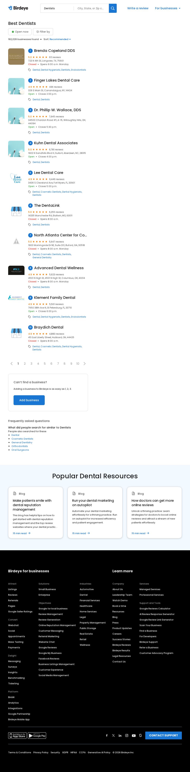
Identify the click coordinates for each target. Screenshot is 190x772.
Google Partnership (19, 713)
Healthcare (86, 606)
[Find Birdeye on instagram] (126, 735)
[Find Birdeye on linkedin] (120, 735)
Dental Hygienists (50, 69)
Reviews (12, 594)
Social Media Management (54, 675)
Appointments (16, 636)
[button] (84, 363)
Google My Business (50, 653)
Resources (118, 611)
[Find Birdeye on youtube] (134, 735)
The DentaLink (47, 205)
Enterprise (44, 594)
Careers (117, 633)
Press (115, 622)
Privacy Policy (40, 752)
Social (11, 630)
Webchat (13, 625)
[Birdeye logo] (19, 8)
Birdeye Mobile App (19, 719)
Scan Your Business (151, 625)
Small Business (47, 589)
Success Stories (121, 639)
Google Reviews (48, 647)
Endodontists (78, 69)
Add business (29, 400)
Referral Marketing (49, 636)
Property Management (93, 622)
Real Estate (86, 633)
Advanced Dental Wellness (59, 268)
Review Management (51, 614)
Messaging (14, 661)
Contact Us (119, 661)
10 (77, 364)
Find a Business (148, 630)
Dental (36, 69)
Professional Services (152, 594)
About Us (117, 589)
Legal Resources (121, 656)
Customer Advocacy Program (156, 653)
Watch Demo (120, 600)
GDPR (65, 752)
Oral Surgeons (20, 450)
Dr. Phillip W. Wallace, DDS (57, 110)
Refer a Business (149, 647)
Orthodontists (20, 446)
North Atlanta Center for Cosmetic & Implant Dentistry (61, 235)
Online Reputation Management (57, 625)
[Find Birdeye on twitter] (113, 735)
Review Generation (49, 619)
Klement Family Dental (54, 297)
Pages (11, 606)
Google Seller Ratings (20, 611)
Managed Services (150, 589)
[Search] (113, 8)
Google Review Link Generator (156, 619)
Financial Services (90, 600)
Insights (12, 672)
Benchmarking (16, 677)
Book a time (119, 606)
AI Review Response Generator (157, 614)
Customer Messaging (51, 630)
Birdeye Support (149, 642)
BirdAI (11, 697)
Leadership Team (122, 594)
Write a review (137, 8)
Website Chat (47, 642)
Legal (83, 617)
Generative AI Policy (99, 752)
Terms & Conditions (19, 752)
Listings (12, 589)
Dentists (65, 69)
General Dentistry (42, 257)
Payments (14, 647)
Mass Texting (15, 642)
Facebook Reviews (49, 658)
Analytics (13, 702)
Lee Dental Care (48, 172)
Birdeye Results (121, 650)
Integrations (15, 708)
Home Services (88, 611)
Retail (83, 639)
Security (55, 752)
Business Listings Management (57, 664)
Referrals (13, 600)
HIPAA (74, 752)
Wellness (85, 644)
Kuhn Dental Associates (56, 143)
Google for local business (53, 608)
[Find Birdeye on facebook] (106, 735)
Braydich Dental (48, 327)
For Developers (148, 636)
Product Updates (122, 628)
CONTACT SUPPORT (163, 735)
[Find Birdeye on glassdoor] (140, 735)
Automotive (87, 589)
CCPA (82, 752)
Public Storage (88, 628)
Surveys (12, 666)
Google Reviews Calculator (155, 608)
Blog (114, 617)
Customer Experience (51, 669)
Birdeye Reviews (121, 644)
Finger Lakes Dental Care (57, 80)
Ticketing (13, 683)
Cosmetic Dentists (51, 191)
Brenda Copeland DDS (54, 50)
